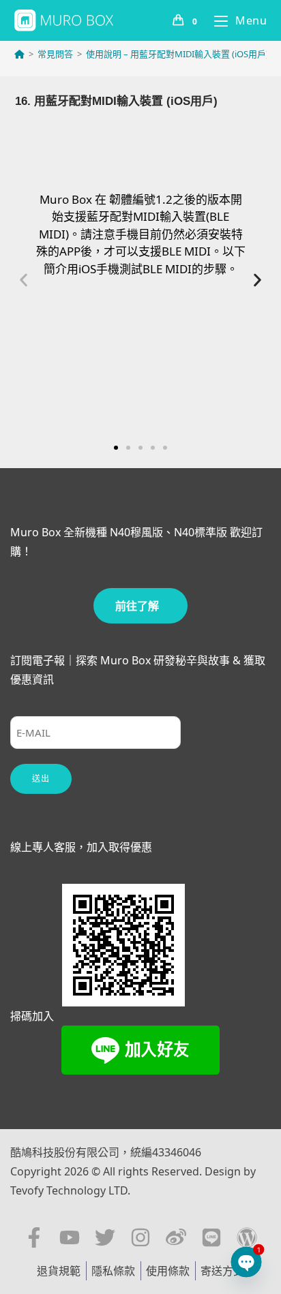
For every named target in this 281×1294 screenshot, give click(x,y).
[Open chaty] (247, 1262)
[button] (23, 279)
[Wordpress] (247, 1237)
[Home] (19, 54)
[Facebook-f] (34, 1237)
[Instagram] (140, 1237)
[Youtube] (69, 1237)
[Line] (211, 1237)
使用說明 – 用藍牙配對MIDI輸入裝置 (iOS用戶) (177, 54)
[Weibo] (176, 1237)
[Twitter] (105, 1237)
